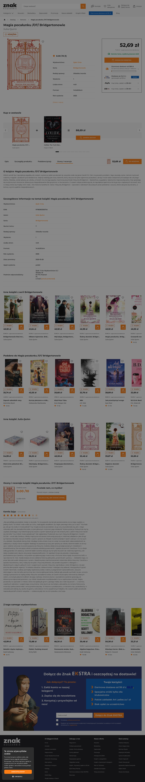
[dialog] (18, 763)
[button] (18, 776)
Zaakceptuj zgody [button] (18, 772)
